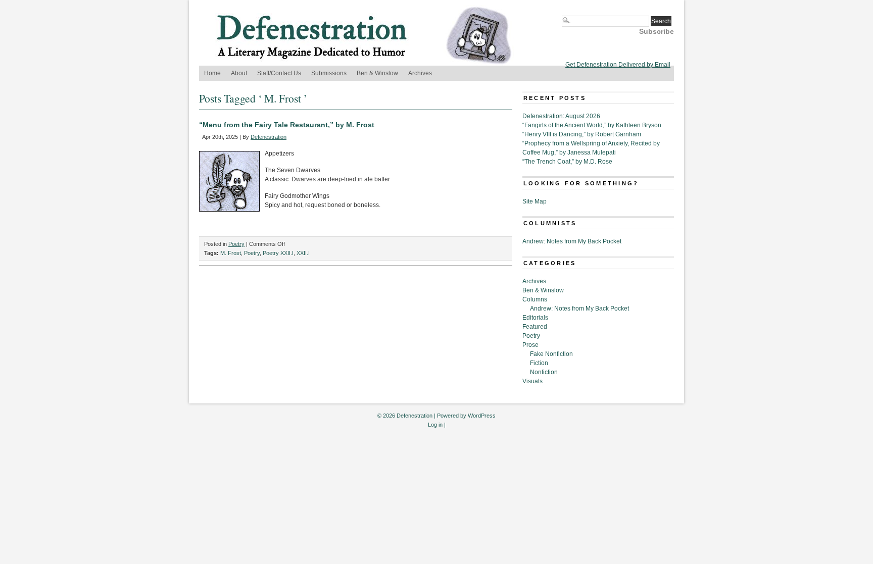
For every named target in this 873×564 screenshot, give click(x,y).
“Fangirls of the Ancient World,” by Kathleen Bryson (591, 125)
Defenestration (268, 137)
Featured (534, 326)
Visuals (532, 381)
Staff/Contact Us (279, 73)
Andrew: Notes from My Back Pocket (571, 241)
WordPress (482, 416)
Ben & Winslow (377, 73)
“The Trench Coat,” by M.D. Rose (567, 161)
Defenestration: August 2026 (561, 116)
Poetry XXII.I (278, 253)
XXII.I (303, 253)
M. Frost (230, 253)
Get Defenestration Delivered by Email (617, 64)
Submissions (329, 73)
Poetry (236, 244)
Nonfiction (544, 372)
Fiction (539, 363)
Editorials (535, 317)
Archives (420, 73)
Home (212, 73)
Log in (435, 425)
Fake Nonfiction (551, 353)
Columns (534, 299)
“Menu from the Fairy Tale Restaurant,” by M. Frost (286, 125)
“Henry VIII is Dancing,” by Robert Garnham (581, 134)
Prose (530, 344)
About (239, 73)
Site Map (534, 201)
